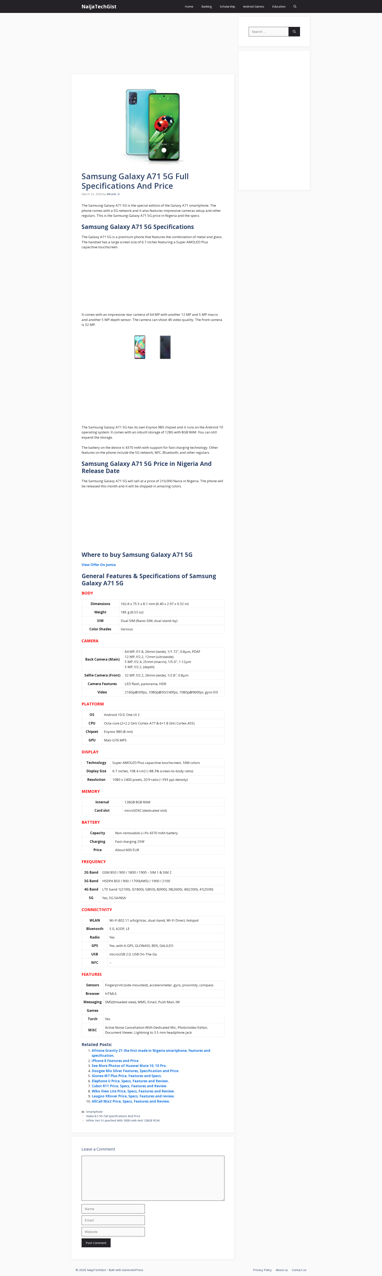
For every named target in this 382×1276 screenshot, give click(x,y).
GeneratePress (132, 1270)
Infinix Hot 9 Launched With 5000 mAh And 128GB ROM (123, 1120)
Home (189, 6)
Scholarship (227, 6)
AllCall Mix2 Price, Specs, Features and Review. (131, 1101)
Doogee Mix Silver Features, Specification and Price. (135, 1071)
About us (282, 1270)
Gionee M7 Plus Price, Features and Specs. (127, 1076)
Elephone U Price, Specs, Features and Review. (130, 1081)
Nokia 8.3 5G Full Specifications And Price (113, 1116)
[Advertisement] (153, 45)
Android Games (253, 6)
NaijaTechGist (99, 6)
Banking (206, 6)
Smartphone (94, 1112)
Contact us (299, 1270)
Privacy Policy (262, 1270)
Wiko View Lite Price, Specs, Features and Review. (133, 1091)
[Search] (294, 31)
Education (279, 6)
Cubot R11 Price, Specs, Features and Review (129, 1086)
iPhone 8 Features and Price (115, 1060)
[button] (294, 6)
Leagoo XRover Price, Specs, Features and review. (133, 1096)
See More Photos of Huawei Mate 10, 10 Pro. (129, 1065)
